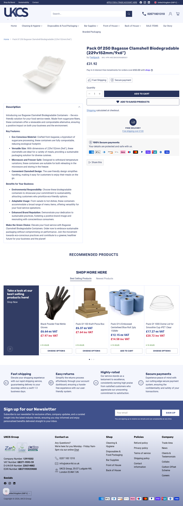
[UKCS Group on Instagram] (144, 3)
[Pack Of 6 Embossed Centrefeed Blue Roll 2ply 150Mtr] (126, 303)
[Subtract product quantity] (89, 94)
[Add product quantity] (99, 94)
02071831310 (156, 14)
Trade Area (167, 443)
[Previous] (4, 320)
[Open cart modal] (177, 14)
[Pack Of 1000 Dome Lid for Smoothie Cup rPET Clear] (161, 303)
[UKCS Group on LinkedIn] (148, 3)
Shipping (91, 110)
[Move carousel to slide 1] (89, 359)
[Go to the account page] (170, 14)
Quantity (91, 87)
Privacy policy (141, 448)
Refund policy (141, 443)
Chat (76, 449)
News (164, 448)
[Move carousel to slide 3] (93, 359)
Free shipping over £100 (133, 131)
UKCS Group (25, 499)
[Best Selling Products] (10, 349)
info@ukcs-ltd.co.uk (69, 463)
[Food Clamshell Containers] (43, 72)
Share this (97, 162)
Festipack (94, 57)
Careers (165, 475)
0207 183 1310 (67, 458)
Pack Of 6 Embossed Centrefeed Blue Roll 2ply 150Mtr (123, 327)
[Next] (178, 320)
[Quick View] (70, 289)
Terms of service (142, 453)
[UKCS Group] (16, 14)
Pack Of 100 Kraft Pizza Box (90, 324)
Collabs (165, 461)
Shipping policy (142, 458)
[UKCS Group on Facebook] (140, 3)
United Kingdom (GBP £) (167, 2)
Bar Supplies (112, 460)
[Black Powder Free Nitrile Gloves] (56, 303)
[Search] (129, 14)
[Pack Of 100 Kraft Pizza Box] (91, 303)
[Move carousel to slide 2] (91, 359)
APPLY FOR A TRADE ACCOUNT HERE (122, 2)
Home (6, 39)
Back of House (113, 470)
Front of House (113, 465)
